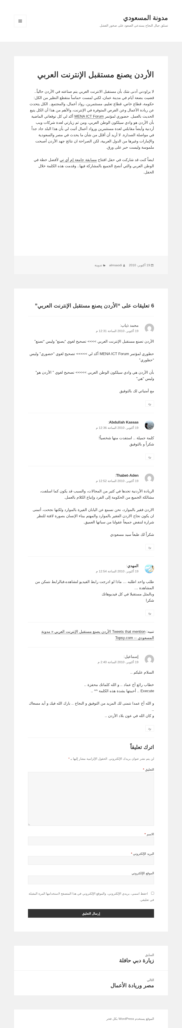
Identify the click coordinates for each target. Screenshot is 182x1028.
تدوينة (98, 265)
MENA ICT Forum (89, 116)
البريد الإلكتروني (142, 853)
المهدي (132, 566)
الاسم (149, 834)
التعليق (148, 769)
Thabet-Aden (127, 475)
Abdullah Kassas (123, 422)
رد (149, 403)
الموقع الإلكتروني (143, 873)
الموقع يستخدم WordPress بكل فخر (130, 1018)
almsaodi (115, 265)
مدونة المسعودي (145, 17)
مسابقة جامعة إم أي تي (78, 160)
